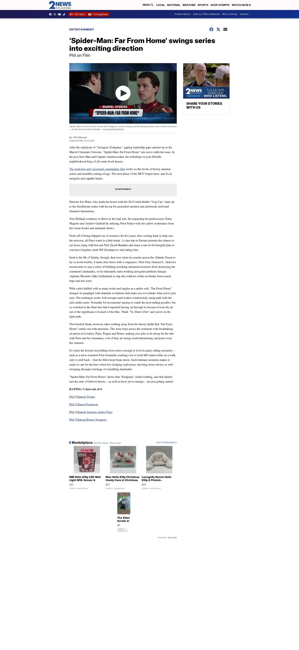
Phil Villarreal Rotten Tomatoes (88, 419)
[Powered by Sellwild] (172, 538)
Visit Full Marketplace (166, 442)
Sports (203, 5)
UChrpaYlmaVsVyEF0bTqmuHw (60, 14)
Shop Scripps (220, 5)
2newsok (55, 14)
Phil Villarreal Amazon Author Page (90, 412)
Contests (244, 14)
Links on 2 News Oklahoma (206, 14)
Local (160, 5)
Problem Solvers (182, 14)
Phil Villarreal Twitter (82, 397)
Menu (147, 5)
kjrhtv (51, 14)
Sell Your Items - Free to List (107, 443)
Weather (189, 5)
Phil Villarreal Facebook (83, 404)
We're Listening (229, 14)
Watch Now (240, 5)
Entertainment (81, 29)
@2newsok (65, 14)
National (173, 5)
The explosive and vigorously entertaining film (97, 169)
